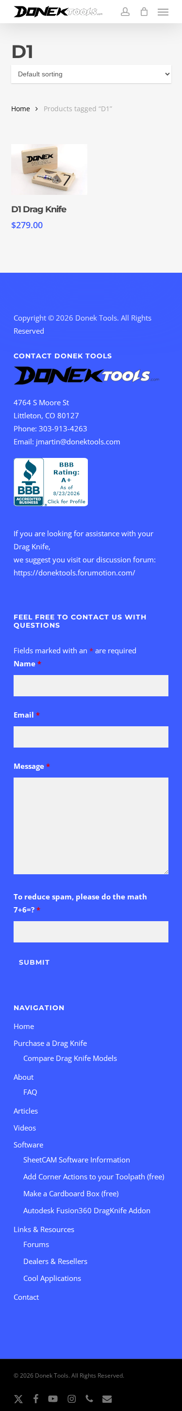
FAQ (30, 1092)
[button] (163, 11)
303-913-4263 (63, 428)
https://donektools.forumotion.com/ (74, 572)
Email (27, 715)
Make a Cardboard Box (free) (70, 1193)
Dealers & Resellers (55, 1261)
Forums (36, 1244)
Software (28, 1144)
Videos (25, 1127)
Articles (26, 1111)
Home (20, 108)
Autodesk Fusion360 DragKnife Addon (86, 1210)
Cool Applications (52, 1278)
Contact (26, 1297)
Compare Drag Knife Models (70, 1058)
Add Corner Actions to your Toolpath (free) (93, 1176)
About (23, 1077)
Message (32, 766)
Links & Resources (44, 1229)
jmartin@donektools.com (78, 441)
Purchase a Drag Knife (50, 1043)
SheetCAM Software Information (76, 1159)
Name (27, 663)
